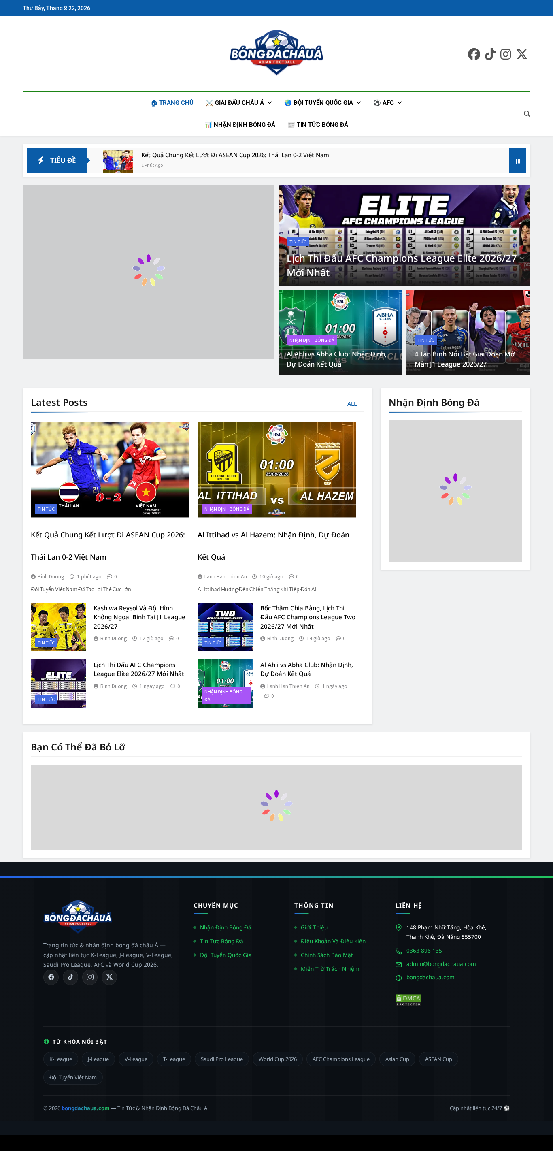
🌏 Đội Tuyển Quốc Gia (318, 103)
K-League (60, 1059)
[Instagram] (90, 977)
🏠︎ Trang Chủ (172, 103)
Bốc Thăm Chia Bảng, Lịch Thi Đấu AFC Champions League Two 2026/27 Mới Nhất (307, 617)
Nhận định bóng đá (311, 340)
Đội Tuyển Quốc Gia (226, 955)
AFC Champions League (341, 1059)
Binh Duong (51, 576)
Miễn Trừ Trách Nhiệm (330, 968)
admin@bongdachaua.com (441, 964)
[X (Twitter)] (109, 977)
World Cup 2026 (278, 1059)
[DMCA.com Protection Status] (408, 1000)
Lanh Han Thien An (225, 576)
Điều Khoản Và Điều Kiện (333, 941)
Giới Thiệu (314, 927)
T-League (174, 1059)
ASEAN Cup (438, 1059)
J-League (98, 1059)
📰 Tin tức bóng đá (317, 124)
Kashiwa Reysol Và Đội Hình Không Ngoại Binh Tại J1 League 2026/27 (139, 617)
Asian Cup (397, 1059)
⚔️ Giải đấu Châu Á (235, 103)
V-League (136, 1059)
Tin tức (297, 242)
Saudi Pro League (222, 1059)
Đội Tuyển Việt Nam (73, 1077)
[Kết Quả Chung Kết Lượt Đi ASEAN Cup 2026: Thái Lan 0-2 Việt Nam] (118, 165)
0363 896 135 (424, 950)
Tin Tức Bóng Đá (221, 941)
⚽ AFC (383, 103)
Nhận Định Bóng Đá (225, 927)
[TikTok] (70, 977)
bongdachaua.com (430, 977)
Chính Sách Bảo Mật (327, 955)
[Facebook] (51, 977)
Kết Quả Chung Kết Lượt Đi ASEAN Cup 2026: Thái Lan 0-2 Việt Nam (235, 155)
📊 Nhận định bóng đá (239, 124)
